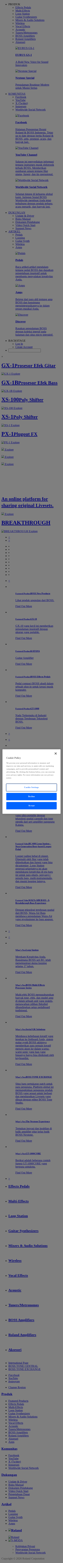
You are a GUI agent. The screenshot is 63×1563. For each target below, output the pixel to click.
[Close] (55, 753)
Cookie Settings (31, 787)
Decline (31, 796)
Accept (31, 805)
